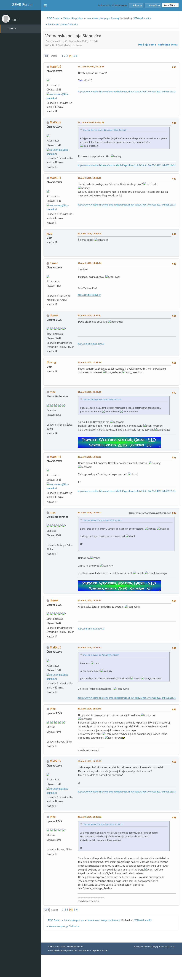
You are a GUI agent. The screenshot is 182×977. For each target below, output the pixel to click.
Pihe (53, 709)
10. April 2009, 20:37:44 (89, 362)
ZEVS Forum (22, 4)
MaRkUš (55, 67)
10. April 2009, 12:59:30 (89, 178)
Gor (47, 910)
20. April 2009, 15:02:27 (89, 600)
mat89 (147, 18)
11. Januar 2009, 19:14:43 (91, 66)
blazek (54, 315)
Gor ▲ (172, 946)
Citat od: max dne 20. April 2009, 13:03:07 (101, 654)
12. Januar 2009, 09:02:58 (91, 122)
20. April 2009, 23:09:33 (89, 761)
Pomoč (147, 946)
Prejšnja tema (147, 44)
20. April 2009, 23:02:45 (89, 708)
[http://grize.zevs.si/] (48, 419)
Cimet (54, 263)
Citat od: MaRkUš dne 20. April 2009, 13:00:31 (102, 520)
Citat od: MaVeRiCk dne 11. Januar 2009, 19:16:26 (104, 130)
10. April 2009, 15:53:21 (89, 315)
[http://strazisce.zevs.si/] (48, 291)
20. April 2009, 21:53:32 (89, 647)
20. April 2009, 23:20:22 (89, 816)
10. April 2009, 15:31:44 (89, 263)
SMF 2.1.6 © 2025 (56, 946)
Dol (46, 56)
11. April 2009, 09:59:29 (89, 392)
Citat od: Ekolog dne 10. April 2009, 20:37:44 (102, 399)
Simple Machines (75, 946)
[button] (45, 5)
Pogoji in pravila (160, 946)
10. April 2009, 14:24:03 (89, 233)
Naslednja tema (168, 44)
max (52, 392)
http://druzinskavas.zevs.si (91, 343)
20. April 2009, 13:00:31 (89, 456)
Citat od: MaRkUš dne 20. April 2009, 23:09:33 (102, 824)
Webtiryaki (138, 946)
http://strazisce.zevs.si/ (89, 294)
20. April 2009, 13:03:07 (89, 512)
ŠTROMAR (138, 18)
